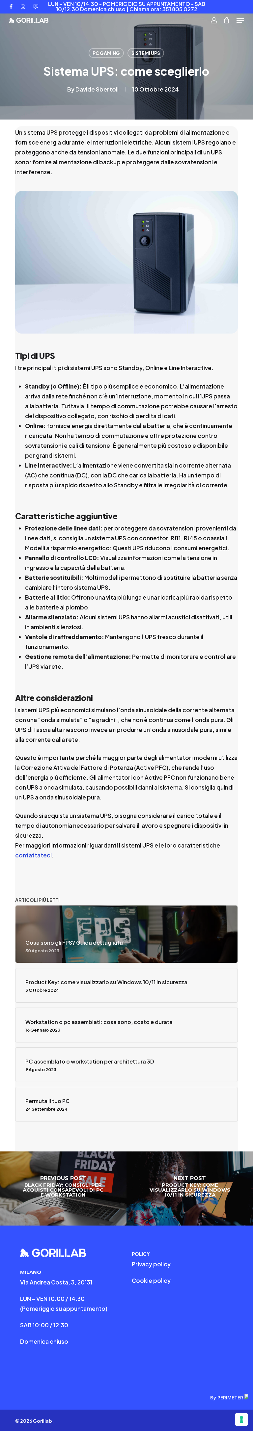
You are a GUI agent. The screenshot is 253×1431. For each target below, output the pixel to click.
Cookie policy (151, 1280)
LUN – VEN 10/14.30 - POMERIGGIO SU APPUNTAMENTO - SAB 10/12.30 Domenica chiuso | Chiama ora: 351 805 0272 (126, 6)
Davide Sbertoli (97, 89)
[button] (240, 20)
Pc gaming (106, 53)
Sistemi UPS (145, 53)
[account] (213, 20)
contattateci (33, 855)
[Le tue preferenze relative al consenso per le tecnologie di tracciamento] (241, 1419)
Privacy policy (151, 1264)
